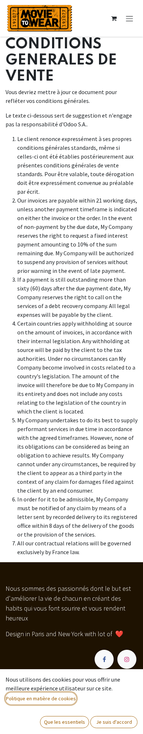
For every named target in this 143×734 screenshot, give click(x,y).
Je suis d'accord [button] (114, 722)
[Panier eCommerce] (113, 18)
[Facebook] (104, 659)
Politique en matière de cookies (41, 698)
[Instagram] (126, 659)
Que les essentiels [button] (64, 722)
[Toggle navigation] (129, 18)
